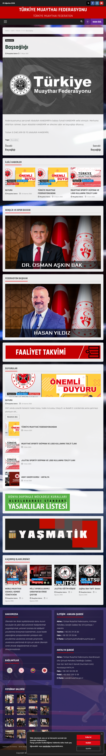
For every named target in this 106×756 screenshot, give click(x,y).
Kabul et (88, 737)
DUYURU (9, 190)
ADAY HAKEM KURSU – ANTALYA (12, 479)
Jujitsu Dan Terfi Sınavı (90, 588)
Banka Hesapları (23, 747)
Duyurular (9, 40)
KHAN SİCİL (97, 21)
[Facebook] (93, 3)
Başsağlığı (14, 140)
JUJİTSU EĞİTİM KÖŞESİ (64, 588)
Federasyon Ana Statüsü (10, 747)
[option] (9, 670)
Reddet (88, 743)
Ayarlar (88, 748)
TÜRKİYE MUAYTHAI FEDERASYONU (53, 10)
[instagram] (97, 3)
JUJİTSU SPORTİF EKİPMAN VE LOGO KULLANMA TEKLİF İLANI (12, 462)
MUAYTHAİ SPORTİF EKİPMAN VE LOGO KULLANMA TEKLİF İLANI (85, 192)
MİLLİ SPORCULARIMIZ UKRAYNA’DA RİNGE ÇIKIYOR (40, 591)
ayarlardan (47, 746)
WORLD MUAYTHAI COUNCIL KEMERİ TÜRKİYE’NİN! (13, 591)
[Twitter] (88, 3)
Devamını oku (13, 416)
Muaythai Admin (12, 54)
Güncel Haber (22, 181)
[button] (5, 21)
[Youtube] (101, 3)
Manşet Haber (13, 184)
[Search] (81, 21)
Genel (52, 181)
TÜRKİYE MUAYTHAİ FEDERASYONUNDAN (46, 192)
